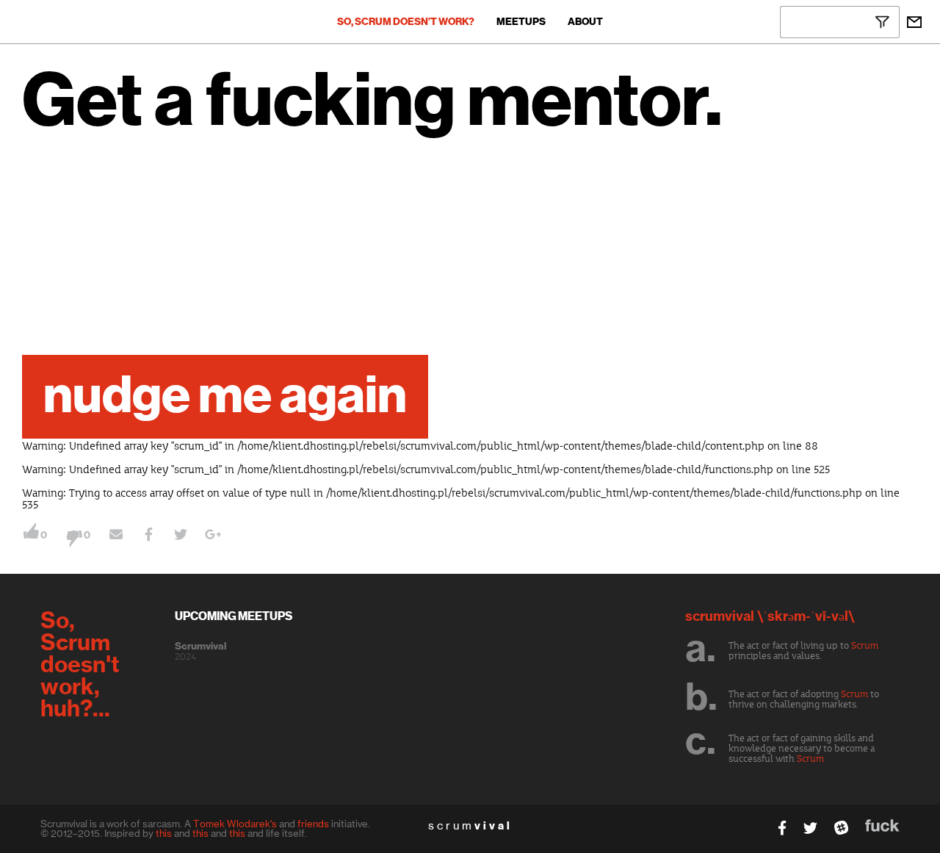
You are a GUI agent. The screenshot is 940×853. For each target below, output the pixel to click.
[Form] (914, 22)
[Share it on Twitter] (181, 536)
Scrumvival (200, 646)
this (164, 833)
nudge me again (225, 396)
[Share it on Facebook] (148, 536)
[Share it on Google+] (213, 536)
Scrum (864, 646)
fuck (882, 825)
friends (313, 823)
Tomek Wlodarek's (235, 823)
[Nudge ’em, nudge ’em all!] (116, 536)
